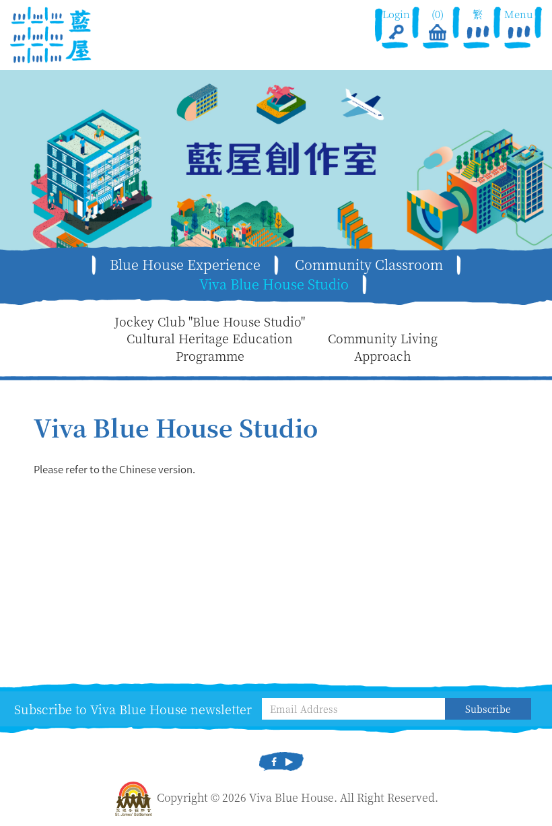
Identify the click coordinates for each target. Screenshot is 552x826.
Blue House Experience (185, 264)
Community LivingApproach (383, 347)
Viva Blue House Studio (274, 284)
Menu (519, 14)
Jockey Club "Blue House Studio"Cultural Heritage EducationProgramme (209, 338)
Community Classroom (369, 264)
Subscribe (488, 709)
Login (396, 14)
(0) (437, 14)
